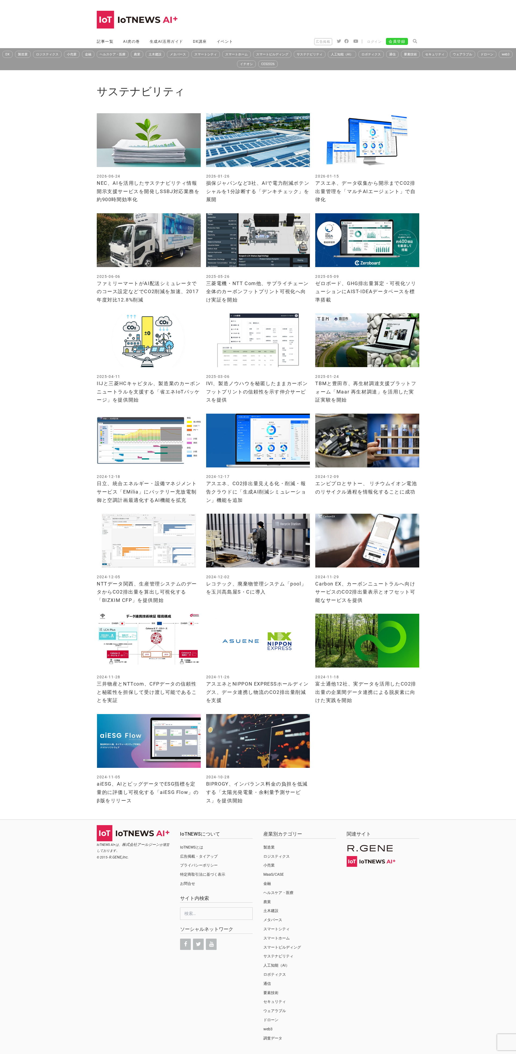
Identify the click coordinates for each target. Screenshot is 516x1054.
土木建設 (155, 54)
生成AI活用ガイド (166, 41)
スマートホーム (236, 54)
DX (7, 54)
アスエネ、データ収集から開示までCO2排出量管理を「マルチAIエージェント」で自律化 (365, 191)
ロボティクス (371, 54)
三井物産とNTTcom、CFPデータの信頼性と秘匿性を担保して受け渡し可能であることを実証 (147, 692)
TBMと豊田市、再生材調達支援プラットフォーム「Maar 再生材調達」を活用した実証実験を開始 (365, 392)
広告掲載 (323, 42)
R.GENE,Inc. (119, 857)
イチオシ (246, 64)
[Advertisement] (321, 20)
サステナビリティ (309, 54)
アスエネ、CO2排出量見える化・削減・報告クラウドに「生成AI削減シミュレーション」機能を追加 (256, 492)
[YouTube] (211, 944)
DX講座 (200, 41)
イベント (225, 41)
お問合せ (187, 883)
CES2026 (268, 64)
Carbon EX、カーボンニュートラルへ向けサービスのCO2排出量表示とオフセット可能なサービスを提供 (365, 592)
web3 (506, 54)
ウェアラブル (462, 54)
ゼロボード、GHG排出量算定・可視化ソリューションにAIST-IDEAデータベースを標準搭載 (365, 292)
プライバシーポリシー (199, 865)
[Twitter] (198, 944)
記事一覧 (105, 41)
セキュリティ (435, 54)
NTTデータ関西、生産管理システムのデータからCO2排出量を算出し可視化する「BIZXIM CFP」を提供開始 (147, 592)
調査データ (272, 1038)
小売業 (72, 54)
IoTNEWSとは (191, 847)
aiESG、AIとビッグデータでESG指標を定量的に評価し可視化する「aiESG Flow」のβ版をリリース (148, 792)
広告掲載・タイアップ (199, 856)
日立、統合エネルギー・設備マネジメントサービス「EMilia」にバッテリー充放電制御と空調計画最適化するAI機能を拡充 (147, 492)
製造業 (23, 54)
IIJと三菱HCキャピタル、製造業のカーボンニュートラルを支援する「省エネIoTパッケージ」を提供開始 (148, 392)
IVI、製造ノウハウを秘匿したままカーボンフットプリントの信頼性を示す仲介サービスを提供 (257, 392)
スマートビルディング (272, 54)
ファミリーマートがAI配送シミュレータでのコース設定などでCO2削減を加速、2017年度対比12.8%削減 (148, 292)
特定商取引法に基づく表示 (202, 874)
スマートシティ (205, 54)
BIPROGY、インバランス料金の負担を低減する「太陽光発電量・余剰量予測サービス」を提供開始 (257, 792)
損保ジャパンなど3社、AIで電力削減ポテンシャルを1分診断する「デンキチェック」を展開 (258, 191)
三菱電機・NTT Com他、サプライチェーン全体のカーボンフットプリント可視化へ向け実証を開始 (257, 292)
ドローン (487, 54)
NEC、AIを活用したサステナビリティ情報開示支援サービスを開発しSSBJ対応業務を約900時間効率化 (148, 191)
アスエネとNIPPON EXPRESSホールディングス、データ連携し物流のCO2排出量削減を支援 (257, 692)
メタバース (178, 54)
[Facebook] (185, 944)
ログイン (374, 42)
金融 (88, 54)
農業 (137, 54)
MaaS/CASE (273, 874)
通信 (392, 54)
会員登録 (397, 41)
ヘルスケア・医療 (113, 54)
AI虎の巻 (131, 41)
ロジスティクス (47, 54)
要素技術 (410, 54)
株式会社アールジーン (141, 844)
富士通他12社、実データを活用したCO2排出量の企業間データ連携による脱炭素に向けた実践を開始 (365, 692)
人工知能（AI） (342, 54)
